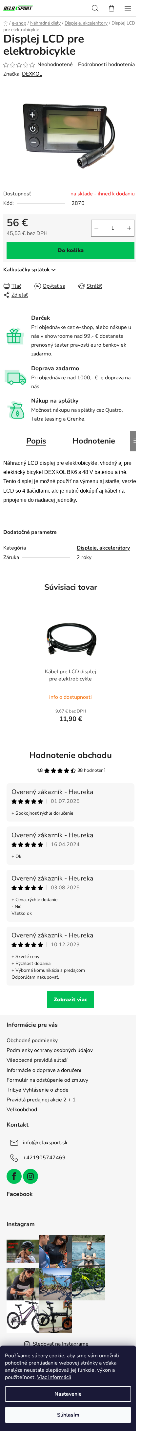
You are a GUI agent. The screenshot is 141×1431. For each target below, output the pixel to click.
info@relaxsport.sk (45, 1142)
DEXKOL (32, 74)
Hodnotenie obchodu (70, 755)
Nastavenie (68, 1394)
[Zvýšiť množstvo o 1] (129, 228)
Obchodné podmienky (32, 1040)
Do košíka (71, 250)
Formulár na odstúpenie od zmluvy (47, 1080)
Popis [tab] (36, 441)
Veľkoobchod (22, 1109)
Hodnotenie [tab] (93, 441)
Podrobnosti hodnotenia (106, 64)
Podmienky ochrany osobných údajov (50, 1050)
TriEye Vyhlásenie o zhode (38, 1090)
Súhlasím (68, 1415)
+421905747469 (44, 1157)
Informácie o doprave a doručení (44, 1070)
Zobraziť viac (70, 999)
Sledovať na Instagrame (61, 1344)
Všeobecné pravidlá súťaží (37, 1060)
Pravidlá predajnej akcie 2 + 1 (41, 1099)
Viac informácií (54, 1377)
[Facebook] (14, 1176)
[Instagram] (30, 1176)
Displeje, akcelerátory (103, 548)
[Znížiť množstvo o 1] (96, 228)
